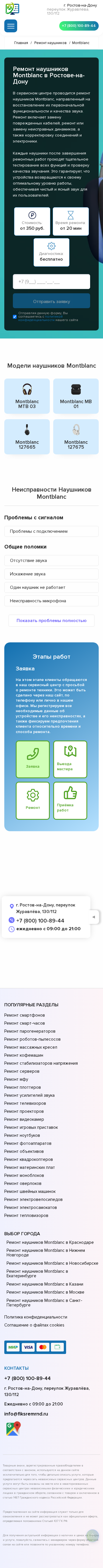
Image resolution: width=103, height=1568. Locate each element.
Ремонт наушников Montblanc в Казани (45, 1284)
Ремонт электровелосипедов (33, 1199)
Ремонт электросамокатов (30, 1207)
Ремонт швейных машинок (30, 1191)
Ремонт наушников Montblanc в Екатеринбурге (37, 1273)
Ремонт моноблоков (24, 1175)
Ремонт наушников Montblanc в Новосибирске (52, 1263)
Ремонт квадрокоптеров (28, 1159)
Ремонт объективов (24, 1151)
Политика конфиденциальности (35, 1317)
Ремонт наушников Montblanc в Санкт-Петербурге (44, 1303)
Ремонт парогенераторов (30, 1031)
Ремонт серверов (21, 1071)
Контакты (16, 1368)
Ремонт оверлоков (22, 1183)
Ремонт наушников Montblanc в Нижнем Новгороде (46, 1253)
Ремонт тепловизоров (26, 1215)
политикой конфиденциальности (40, 318)
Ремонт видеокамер (24, 1119)
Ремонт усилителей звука (29, 1095)
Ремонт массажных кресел (30, 1047)
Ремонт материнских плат (29, 1167)
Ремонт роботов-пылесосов (32, 1039)
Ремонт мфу (16, 1079)
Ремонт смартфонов (24, 1015)
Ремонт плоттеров (22, 1087)
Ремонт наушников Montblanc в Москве (45, 1292)
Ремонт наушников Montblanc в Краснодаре (50, 1242)
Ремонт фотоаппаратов (28, 1143)
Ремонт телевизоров (25, 1103)
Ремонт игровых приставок (31, 1127)
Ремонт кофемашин (23, 1055)
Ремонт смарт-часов (24, 1023)
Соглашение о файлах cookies (34, 1325)
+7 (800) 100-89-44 (79, 25)
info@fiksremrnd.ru (26, 1414)
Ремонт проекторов (24, 1111)
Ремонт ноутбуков (22, 1135)
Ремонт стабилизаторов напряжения (41, 1063)
